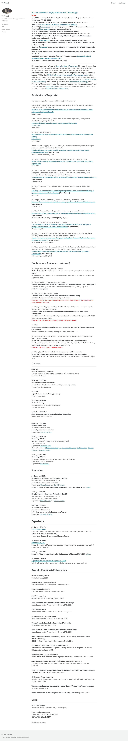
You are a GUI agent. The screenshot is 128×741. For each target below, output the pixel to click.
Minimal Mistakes (25, 737)
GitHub (3, 32)
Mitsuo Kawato (45, 485)
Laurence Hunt (45, 446)
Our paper (44, 47)
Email (3, 26)
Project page (36, 125)
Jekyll (18, 737)
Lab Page (121, 3)
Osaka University (51, 86)
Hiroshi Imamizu (46, 432)
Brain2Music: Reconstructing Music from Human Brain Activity (54, 123)
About (88, 487)
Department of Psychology (78, 82)
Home (113, 3)
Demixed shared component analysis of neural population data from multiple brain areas (63, 202)
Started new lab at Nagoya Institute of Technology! (55, 12)
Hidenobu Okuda (46, 514)
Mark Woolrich (82, 448)
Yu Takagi (5, 3)
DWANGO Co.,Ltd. (38, 543)
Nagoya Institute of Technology (67, 66)
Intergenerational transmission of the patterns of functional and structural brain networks (64, 177)
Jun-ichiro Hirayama (69, 448)
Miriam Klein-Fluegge (53, 448)
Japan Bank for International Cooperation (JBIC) (49, 561)
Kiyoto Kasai (44, 464)
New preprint (45, 27)
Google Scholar (6, 29)
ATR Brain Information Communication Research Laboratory (67, 75)
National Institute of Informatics (57, 88)
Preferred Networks (39, 529)
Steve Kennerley (44, 450)
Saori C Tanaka (59, 485)
